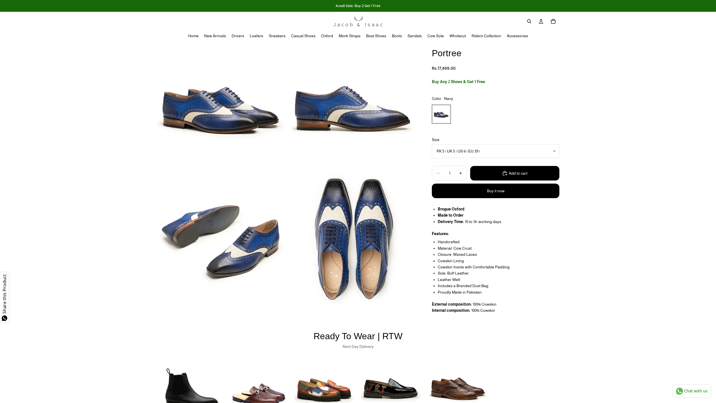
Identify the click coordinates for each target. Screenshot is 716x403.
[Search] (529, 21)
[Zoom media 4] (353, 238)
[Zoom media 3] (222, 238)
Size (435, 139)
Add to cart (518, 173)
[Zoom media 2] (353, 107)
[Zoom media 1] (222, 107)
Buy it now (496, 191)
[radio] (441, 114)
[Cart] (553, 21)
